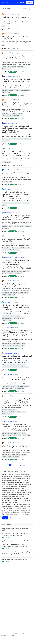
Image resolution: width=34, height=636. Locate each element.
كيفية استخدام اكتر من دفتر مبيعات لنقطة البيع (16, 18)
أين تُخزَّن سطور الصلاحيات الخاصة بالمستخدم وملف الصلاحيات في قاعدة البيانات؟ (15, 58)
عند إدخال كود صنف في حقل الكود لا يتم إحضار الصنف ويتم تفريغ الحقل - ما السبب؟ (16, 425)
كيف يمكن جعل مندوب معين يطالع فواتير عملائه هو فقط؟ (16, 240)
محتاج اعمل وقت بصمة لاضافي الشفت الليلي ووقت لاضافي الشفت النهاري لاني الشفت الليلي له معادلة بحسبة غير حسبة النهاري (16, 42)
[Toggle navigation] (3, 2)
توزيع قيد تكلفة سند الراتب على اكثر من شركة (15, 174)
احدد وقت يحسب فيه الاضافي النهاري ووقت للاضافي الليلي (17, 38)
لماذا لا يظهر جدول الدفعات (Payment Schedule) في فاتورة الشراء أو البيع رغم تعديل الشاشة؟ (16, 307)
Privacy (25, 634)
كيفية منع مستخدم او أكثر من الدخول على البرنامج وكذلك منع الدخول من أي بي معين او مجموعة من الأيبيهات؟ (16, 262)
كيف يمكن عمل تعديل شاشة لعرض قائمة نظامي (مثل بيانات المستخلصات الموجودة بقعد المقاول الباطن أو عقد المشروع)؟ (16, 401)
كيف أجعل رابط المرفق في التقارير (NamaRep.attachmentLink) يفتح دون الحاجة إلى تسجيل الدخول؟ (15, 194)
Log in (22, 2)
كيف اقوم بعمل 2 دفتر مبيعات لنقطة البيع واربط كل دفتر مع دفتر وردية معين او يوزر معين (16, 22)
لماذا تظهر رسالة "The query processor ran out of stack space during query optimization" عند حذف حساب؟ (16, 218)
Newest (25, 8)
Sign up (29, 2)
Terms (20, 634)
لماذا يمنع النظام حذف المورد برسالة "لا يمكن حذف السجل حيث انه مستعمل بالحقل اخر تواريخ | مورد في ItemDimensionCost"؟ (17, 129)
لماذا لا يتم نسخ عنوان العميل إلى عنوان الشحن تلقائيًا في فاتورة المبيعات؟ (15, 378)
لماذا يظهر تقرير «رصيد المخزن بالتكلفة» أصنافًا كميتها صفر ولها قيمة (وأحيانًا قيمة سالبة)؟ (16, 81)
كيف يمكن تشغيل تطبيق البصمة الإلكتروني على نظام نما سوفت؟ (16, 285)
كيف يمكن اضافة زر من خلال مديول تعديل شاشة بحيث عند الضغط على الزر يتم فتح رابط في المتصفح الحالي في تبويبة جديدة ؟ (16, 153)
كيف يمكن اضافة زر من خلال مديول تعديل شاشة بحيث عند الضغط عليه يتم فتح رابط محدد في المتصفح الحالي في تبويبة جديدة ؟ (16, 159)
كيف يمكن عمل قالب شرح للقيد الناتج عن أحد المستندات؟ (16, 447)
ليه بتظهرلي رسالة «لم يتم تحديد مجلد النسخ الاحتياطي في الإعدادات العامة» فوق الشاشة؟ (17, 105)
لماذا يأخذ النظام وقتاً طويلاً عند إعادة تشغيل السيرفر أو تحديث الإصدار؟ (17, 357)
